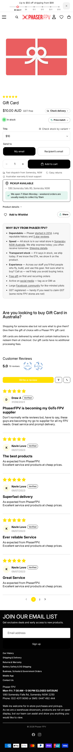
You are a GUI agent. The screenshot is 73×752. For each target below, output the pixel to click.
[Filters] (58, 380)
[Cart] (69, 17)
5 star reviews (41, 236)
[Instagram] (40, 735)
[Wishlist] (61, 17)
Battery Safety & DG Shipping (17, 666)
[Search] (17, 17)
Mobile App (8, 675)
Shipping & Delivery (12, 657)
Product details (11, 206)
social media (27, 280)
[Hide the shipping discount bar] (66, 5)
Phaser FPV (40, 726)
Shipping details (38, 248)
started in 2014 (43, 233)
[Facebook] (33, 735)
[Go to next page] (46, 599)
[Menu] (4, 17)
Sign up (36, 643)
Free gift (13, 276)
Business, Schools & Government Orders (22, 671)
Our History (8, 653)
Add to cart (51, 164)
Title (5, 128)
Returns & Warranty (12, 662)
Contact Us (8, 680)
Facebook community (28, 285)
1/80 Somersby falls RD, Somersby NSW (29, 188)
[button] (10, 96)
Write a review (28, 380)
